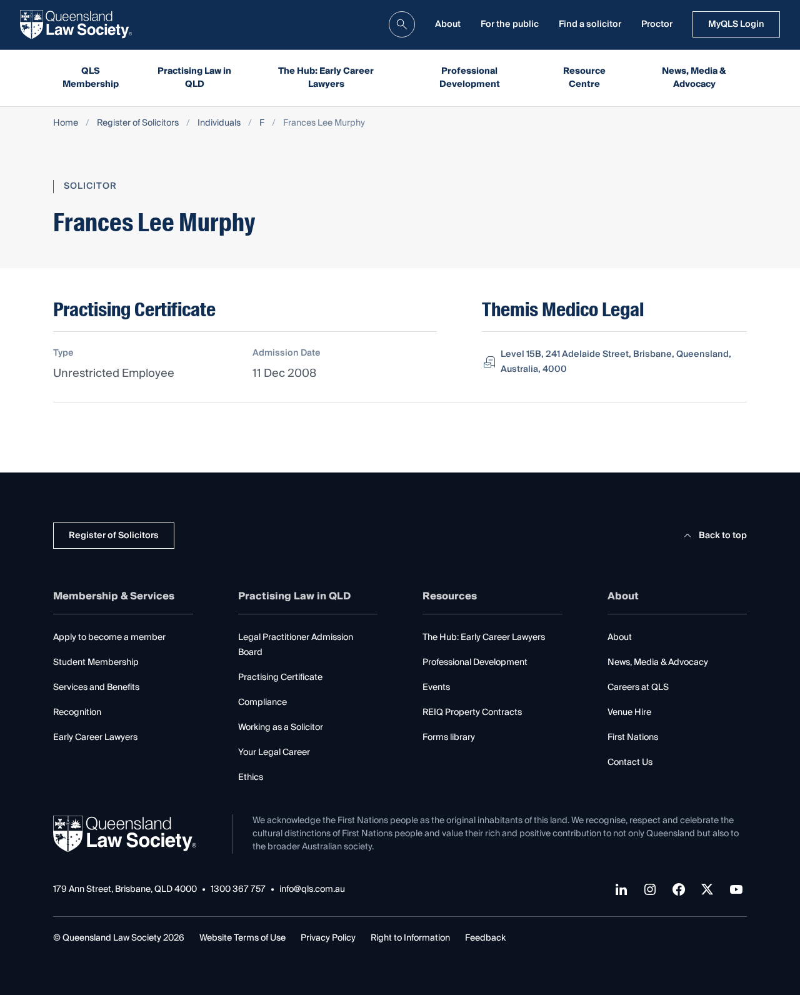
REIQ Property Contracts (472, 712)
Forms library (448, 737)
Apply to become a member (109, 637)
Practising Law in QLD (194, 78)
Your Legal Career (274, 752)
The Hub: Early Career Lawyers (326, 78)
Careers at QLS (638, 687)
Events (436, 687)
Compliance (262, 702)
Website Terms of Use (242, 938)
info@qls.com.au (312, 889)
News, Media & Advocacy (694, 78)
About (448, 24)
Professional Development (469, 78)
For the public (510, 24)
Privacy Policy (328, 938)
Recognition (77, 712)
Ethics (250, 777)
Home (65, 123)
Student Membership (96, 662)
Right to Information (410, 938)
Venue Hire (629, 712)
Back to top (723, 535)
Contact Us (630, 762)
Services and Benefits (96, 687)
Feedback (485, 938)
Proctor (656, 24)
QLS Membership (90, 78)
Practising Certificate (280, 677)
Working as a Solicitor (280, 727)
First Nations (633, 737)
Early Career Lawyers (95, 737)
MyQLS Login (736, 24)
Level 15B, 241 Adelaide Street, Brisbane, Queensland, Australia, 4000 (616, 362)
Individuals (219, 123)
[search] (402, 24)
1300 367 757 (238, 889)
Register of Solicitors (138, 123)
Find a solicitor (590, 24)
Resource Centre (584, 78)
